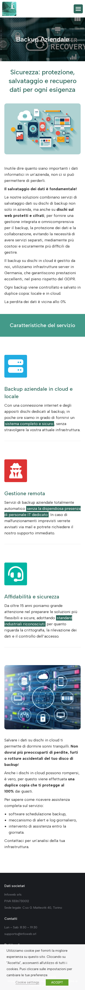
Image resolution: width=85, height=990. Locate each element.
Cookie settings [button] (27, 982)
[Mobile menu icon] (78, 8)
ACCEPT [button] (57, 982)
